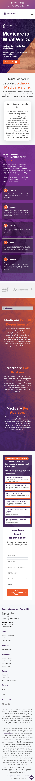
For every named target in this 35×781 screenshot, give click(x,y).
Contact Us (5, 675)
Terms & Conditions (22, 776)
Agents (4, 692)
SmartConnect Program (9, 680)
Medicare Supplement (8, 638)
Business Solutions (7, 649)
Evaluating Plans (6, 663)
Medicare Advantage (8, 635)
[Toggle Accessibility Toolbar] (31, 777)
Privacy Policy (10, 776)
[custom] (3, 703)
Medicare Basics (6, 658)
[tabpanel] (17, 377)
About (3, 689)
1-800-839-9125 (17, 3)
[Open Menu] (32, 13)
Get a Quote (5, 677)
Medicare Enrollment (8, 661)
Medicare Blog (6, 666)
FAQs (3, 694)
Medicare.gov (7, 733)
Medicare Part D (6, 640)
